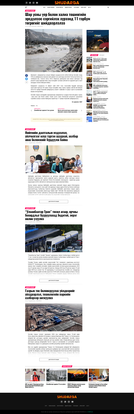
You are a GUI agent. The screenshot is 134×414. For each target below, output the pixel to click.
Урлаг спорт (83, 7)
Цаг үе (89, 7)
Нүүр (44, 7)
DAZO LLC (90, 411)
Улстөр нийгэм (59, 7)
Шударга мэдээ (68, 7)
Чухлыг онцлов (50, 7)
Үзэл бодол (76, 7)
